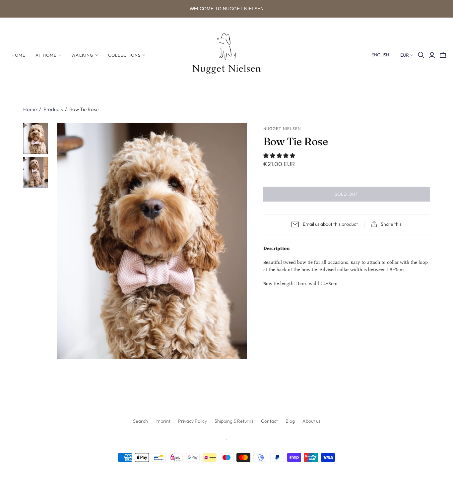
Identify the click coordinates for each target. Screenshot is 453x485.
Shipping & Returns (234, 421)
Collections (124, 55)
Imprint (163, 421)
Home (19, 55)
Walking (82, 55)
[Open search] (421, 55)
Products (53, 109)
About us (311, 421)
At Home (46, 55)
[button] (279, 156)
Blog (290, 421)
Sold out (346, 194)
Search (140, 421)
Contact (269, 421)
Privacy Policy (192, 421)
